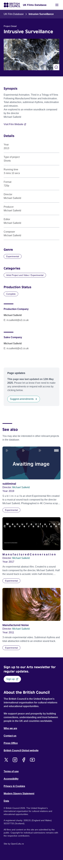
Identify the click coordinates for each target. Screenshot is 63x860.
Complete (11, 294)
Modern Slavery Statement (19, 793)
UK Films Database (34, 4)
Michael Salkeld (21, 487)
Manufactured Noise (15, 625)
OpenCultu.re (17, 843)
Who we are (10, 728)
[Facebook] (23, 759)
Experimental (12, 256)
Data (6, 801)
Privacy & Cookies (14, 786)
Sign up (10, 679)
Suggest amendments (22, 399)
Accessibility (11, 778)
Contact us (10, 735)
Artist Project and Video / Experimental (24, 275)
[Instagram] (14, 759)
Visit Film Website (13, 124)
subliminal (9, 483)
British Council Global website (21, 750)
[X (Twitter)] (6, 759)
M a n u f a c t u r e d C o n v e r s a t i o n (29, 554)
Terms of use (11, 771)
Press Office (11, 743)
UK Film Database (14, 14)
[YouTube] (32, 759)
